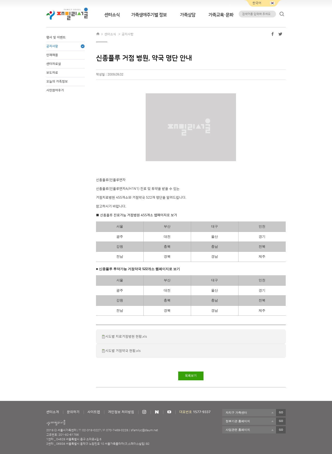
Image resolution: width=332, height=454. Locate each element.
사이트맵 (93, 412)
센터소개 (52, 412)
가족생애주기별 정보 (149, 14)
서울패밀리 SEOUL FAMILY (67, 14)
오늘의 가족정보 (57, 81)
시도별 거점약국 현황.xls (123, 351)
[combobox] (249, 412)
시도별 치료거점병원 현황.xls (126, 337)
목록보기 (191, 376)
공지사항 (52, 46)
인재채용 (52, 55)
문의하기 (73, 412)
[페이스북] (272, 35)
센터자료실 (53, 64)
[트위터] (280, 35)
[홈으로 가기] (98, 34)
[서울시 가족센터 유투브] (169, 412)
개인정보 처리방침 (121, 412)
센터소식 (112, 14)
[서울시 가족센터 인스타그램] (144, 412)
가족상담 (187, 14)
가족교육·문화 (220, 14)
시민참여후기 (55, 90)
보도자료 (52, 73)
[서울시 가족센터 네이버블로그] (156, 412)
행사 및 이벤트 (56, 37)
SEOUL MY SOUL (68, 422)
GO (281, 412)
